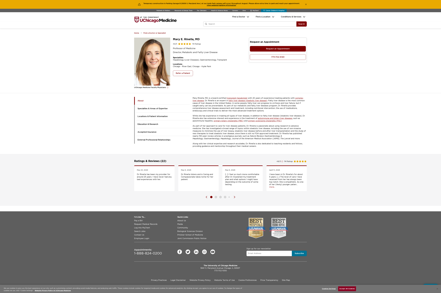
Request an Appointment (278, 49)
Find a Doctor (238, 17)
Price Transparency (269, 280)
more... (272, 187)
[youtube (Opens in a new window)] (212, 252)
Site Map (286, 280)
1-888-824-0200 (148, 251)
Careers (235, 10)
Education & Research (148, 124)
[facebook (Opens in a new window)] (179, 252)
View (209, 5)
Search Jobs (139, 231)
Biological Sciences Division (190, 231)
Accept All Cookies (347, 289)
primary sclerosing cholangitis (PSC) (265, 121)
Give (244, 10)
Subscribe (299, 253)
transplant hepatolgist (237, 98)
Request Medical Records (145, 224)
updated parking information (223, 5)
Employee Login (141, 238)
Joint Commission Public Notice (191, 238)
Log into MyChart (142, 228)
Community (182, 228)
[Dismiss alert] (306, 4)
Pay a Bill (138, 220)
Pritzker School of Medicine (190, 235)
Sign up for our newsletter (258, 249)
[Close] (437, 288)
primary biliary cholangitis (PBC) (229, 121)
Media (180, 224)
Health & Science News (219, 10)
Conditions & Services (291, 17)
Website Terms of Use (224, 280)
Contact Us (139, 235)
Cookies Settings (329, 289)
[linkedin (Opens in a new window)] (196, 252)
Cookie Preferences (247, 280)
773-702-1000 (220, 271)
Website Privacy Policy (200, 280)
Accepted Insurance (147, 132)
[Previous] (207, 197)
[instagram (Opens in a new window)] (204, 252)
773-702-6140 (277, 57)
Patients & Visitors (163, 10)
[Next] (233, 197)
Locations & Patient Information (153, 116)
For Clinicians (201, 10)
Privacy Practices (159, 280)
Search (301, 24)
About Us (181, 220)
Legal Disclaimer (178, 280)
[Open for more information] (168, 87)
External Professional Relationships (154, 140)
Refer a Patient (183, 73)
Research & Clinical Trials (183, 10)
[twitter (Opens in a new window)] (188, 252)
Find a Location (263, 17)
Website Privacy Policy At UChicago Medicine (53, 290)
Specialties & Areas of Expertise (153, 108)
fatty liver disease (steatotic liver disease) (248, 101)
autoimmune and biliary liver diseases (275, 118)
